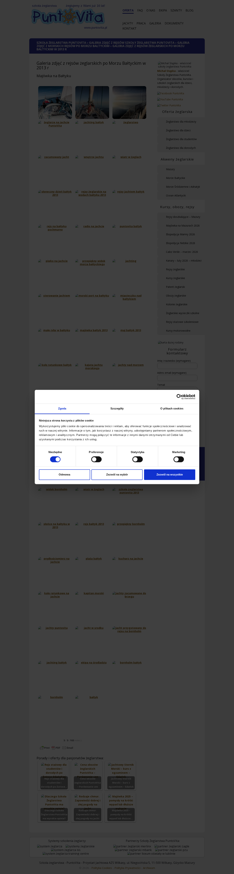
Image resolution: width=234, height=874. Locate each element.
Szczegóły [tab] (117, 408)
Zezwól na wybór (117, 474)
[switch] (96, 459)
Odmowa (64, 474)
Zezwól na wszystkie (169, 474)
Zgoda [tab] (62, 408)
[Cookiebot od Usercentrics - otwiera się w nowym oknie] (179, 396)
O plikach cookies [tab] (171, 408)
